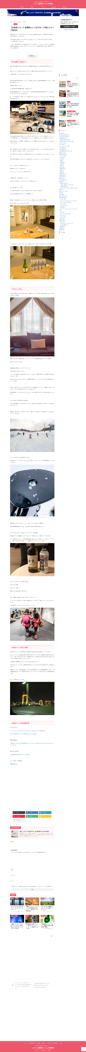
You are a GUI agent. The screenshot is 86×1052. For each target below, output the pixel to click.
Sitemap (60, 1043)
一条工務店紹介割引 (31, 1043)
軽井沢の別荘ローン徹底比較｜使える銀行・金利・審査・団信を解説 (73, 115)
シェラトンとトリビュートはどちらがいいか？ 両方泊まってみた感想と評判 (27, 730)
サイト (12, 880)
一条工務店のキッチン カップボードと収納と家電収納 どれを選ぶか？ (73, 124)
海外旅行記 (64, 6)
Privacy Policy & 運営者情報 (52, 1043)
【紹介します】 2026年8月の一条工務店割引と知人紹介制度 (34, 831)
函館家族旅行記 (13, 764)
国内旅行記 (54, 6)
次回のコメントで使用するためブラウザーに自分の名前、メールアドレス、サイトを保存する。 (32, 886)
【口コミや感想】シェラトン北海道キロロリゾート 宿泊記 (23, 733)
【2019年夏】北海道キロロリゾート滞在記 (19, 754)
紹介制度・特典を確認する (69, 29)
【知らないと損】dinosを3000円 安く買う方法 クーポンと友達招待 (73, 85)
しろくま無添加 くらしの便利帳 (43, 3)
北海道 (12, 841)
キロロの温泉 (29, 460)
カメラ (43, 6)
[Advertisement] (21, 778)
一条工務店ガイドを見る (69, 26)
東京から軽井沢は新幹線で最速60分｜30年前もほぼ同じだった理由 (73, 105)
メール (12, 875)
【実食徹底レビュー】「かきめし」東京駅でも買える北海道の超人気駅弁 (47, 925)
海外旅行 (43, 1043)
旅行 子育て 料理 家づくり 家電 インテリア (43, 1045)
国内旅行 (38, 1043)
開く (34, 55)
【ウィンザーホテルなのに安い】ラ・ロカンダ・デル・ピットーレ (17, 908)
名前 (12, 869)
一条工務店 (21, 6)
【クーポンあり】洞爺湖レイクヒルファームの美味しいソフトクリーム (47, 908)
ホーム (25, 1043)
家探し (32, 6)
